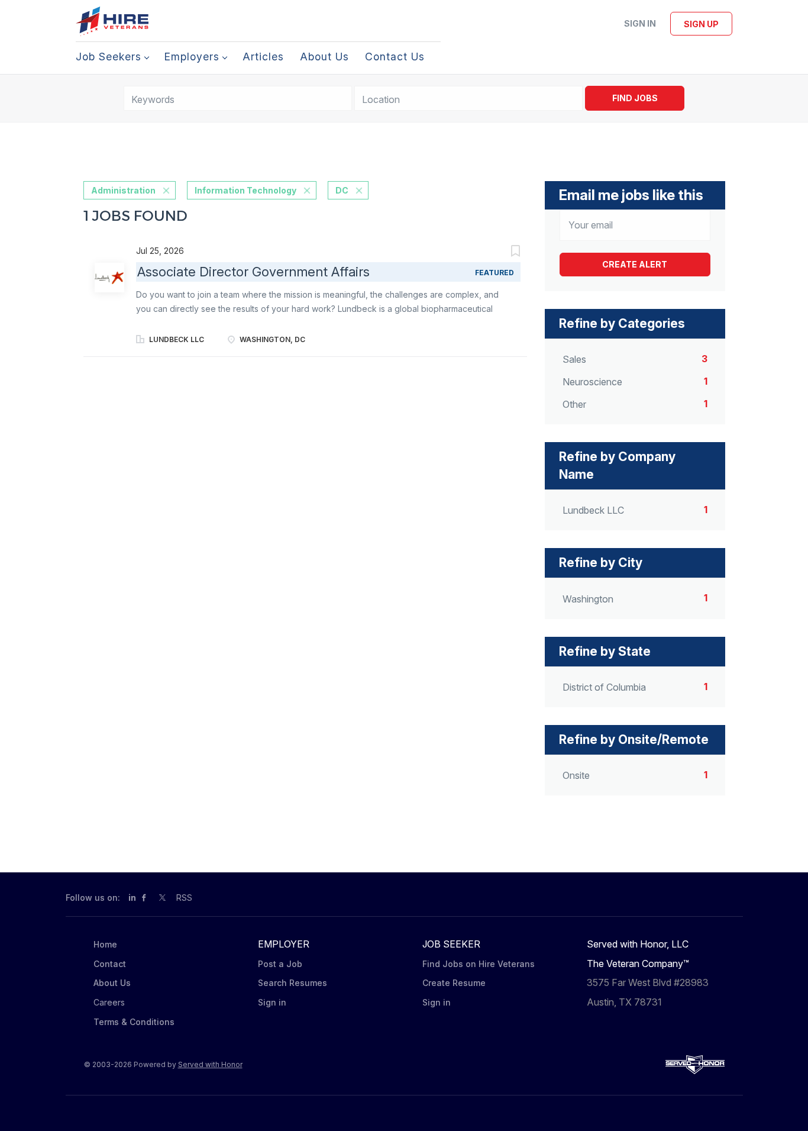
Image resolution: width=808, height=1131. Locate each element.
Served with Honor (210, 1064)
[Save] (503, 252)
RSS (184, 897)
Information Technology (245, 190)
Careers (109, 1002)
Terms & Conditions (133, 1022)
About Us (112, 983)
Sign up (701, 24)
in (132, 897)
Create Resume (454, 983)
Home (105, 944)
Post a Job (280, 964)
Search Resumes (292, 983)
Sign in (640, 23)
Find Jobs (635, 98)
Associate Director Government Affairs (253, 271)
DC (341, 190)
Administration (123, 190)
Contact (109, 964)
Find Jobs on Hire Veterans (478, 964)
